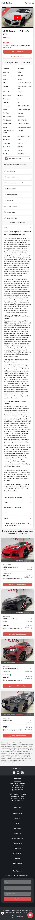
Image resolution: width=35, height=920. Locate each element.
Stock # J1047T (7, 565)
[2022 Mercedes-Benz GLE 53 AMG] (17, 651)
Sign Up (17, 899)
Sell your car (17, 828)
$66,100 (6, 625)
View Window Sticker (14, 158)
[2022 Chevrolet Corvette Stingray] (17, 601)
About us (17, 818)
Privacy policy (17, 853)
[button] (26, 3)
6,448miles (29, 723)
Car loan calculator (17, 838)
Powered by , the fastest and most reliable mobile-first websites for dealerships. (17, 911)
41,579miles (28, 671)
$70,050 (6, 727)
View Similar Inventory (17, 57)
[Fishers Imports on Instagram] (22, 772)
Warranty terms (17, 843)
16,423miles (28, 621)
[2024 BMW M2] (17, 703)
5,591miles (29, 569)
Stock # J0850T (7, 616)
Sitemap (17, 858)
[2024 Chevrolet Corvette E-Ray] (17, 550)
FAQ (17, 823)
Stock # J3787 (6, 666)
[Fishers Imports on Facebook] (13, 772)
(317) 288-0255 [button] (19, 790)
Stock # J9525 (6, 718)
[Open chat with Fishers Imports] (30, 915)
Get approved (17, 833)
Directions (17, 848)
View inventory (17, 813)
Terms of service (17, 863)
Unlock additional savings (18, 584)
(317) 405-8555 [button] (19, 801)
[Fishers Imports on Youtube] (17, 772)
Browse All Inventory (17, 51)
